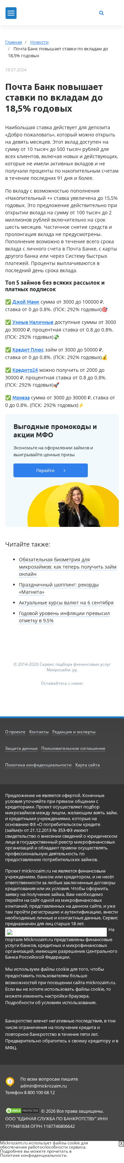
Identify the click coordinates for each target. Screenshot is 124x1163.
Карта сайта (87, 765)
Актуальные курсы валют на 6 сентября (66, 602)
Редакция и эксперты (73, 732)
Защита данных (21, 748)
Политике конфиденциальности (33, 1155)
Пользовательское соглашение (73, 748)
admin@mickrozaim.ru (43, 1086)
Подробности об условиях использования (50, 1002)
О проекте (15, 732)
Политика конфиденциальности (38, 765)
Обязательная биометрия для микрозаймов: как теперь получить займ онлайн (67, 566)
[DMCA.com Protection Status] (22, 1110)
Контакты (39, 732)
